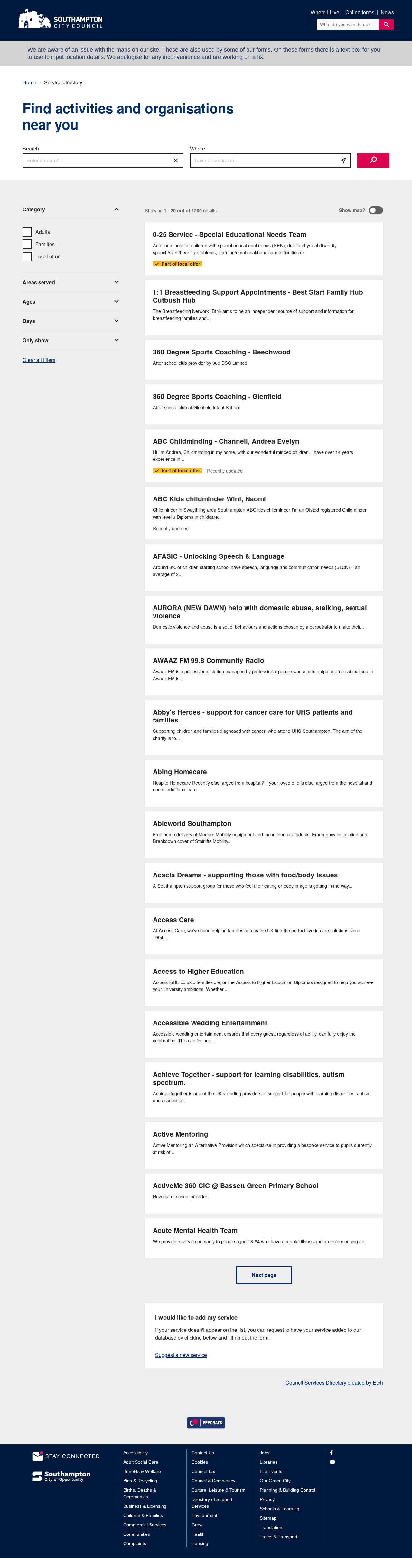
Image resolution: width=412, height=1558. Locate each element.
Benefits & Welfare (142, 1471)
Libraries (268, 1462)
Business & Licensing (144, 1506)
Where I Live (325, 12)
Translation (271, 1527)
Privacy (267, 1499)
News (387, 12)
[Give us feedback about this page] (206, 1422)
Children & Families (143, 1515)
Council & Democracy (213, 1480)
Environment (204, 1515)
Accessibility (135, 1452)
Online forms (359, 12)
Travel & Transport (278, 1536)
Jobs (264, 1452)
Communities (136, 1534)
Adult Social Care (140, 1462)
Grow (197, 1524)
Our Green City (275, 1480)
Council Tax (203, 1471)
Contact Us (203, 1452)
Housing (200, 1543)
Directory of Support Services (212, 1503)
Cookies (200, 1462)
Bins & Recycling (140, 1480)
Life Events (271, 1471)
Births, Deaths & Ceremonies (139, 1493)
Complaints (134, 1543)
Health (198, 1534)
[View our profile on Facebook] (355, 1452)
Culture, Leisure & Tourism (219, 1490)
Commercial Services (144, 1524)
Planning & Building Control (287, 1490)
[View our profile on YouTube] (355, 1462)
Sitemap (268, 1518)
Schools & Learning (279, 1508)
